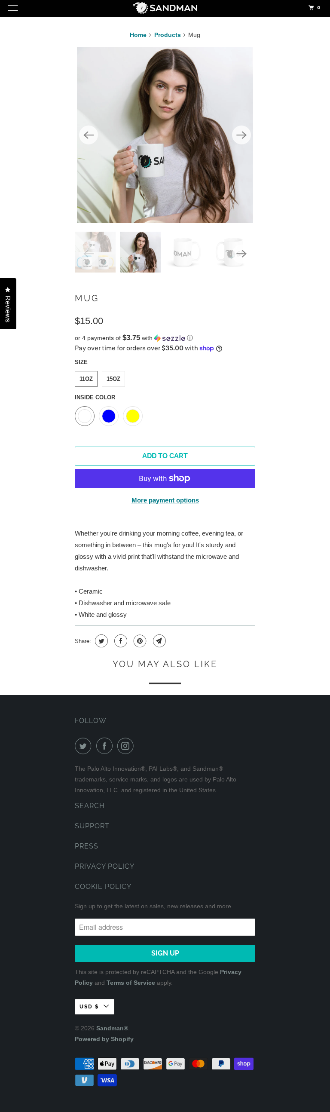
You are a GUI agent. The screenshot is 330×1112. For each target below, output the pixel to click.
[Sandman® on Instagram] (127, 746)
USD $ (89, 1007)
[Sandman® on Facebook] (106, 746)
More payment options (165, 500)
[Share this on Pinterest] (139, 640)
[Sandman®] (165, 9)
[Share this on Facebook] (119, 640)
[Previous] (88, 135)
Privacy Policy (104, 866)
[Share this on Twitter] (100, 640)
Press (86, 846)
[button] (165, 338)
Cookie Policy (103, 886)
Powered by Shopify (104, 1038)
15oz (113, 379)
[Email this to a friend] (158, 640)
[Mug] (165, 135)
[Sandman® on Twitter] (85, 746)
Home (138, 34)
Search (90, 806)
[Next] (241, 135)
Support (92, 826)
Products (167, 34)
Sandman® (112, 1028)
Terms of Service (131, 982)
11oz (86, 379)
